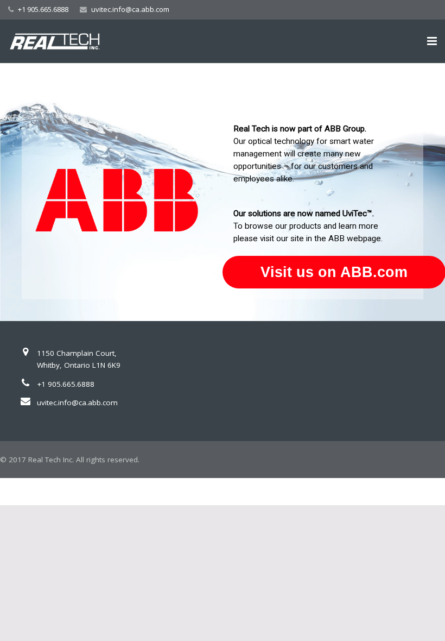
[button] (222, 192)
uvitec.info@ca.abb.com (130, 9)
